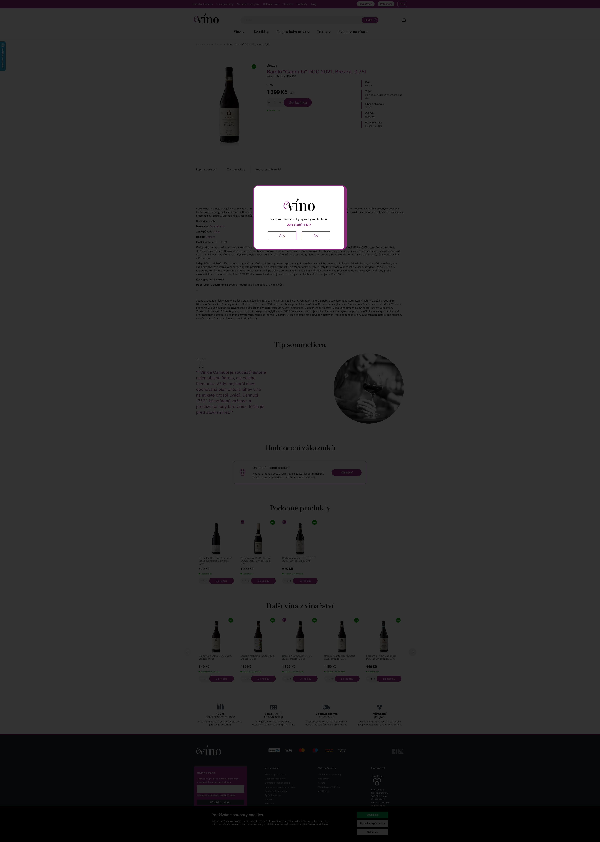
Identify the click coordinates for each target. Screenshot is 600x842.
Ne (316, 235)
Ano (282, 235)
